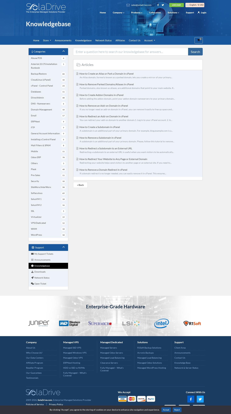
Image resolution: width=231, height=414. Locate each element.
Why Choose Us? (34, 352)
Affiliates (120, 40)
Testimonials (32, 377)
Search (195, 52)
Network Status (103, 40)
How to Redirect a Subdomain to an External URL (126, 150)
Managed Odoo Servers (111, 352)
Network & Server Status (186, 367)
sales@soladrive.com (141, 5)
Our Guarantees (34, 372)
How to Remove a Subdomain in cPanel (126, 139)
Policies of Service (35, 404)
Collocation (155, 12)
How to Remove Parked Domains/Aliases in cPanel (127, 86)
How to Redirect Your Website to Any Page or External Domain (125, 160)
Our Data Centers (34, 357)
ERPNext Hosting (71, 362)
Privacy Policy (56, 404)
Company (117, 12)
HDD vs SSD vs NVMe (74, 367)
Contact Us (134, 40)
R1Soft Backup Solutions (149, 347)
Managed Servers (108, 347)
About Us (30, 347)
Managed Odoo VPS (73, 357)
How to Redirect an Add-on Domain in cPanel (125, 118)
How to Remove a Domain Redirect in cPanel (122, 171)
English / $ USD (196, 5)
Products (135, 12)
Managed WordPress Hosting (151, 367)
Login (203, 12)
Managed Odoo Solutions (149, 362)
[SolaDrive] (46, 8)
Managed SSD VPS (72, 347)
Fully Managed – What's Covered (74, 374)
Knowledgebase (83, 40)
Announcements (63, 40)
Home (103, 12)
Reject (177, 410)
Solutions (172, 12)
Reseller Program (34, 367)
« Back (80, 184)
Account (148, 40)
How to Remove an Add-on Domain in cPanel (126, 107)
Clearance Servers (109, 362)
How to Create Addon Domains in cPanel (127, 96)
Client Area (180, 347)
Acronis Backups (145, 352)
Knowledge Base (182, 362)
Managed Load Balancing (112, 357)
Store (46, 40)
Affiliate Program (34, 362)
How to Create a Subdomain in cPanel (126, 128)
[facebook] (190, 399)
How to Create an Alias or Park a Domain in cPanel (125, 75)
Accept (166, 410)
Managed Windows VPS (74, 352)
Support (190, 12)
